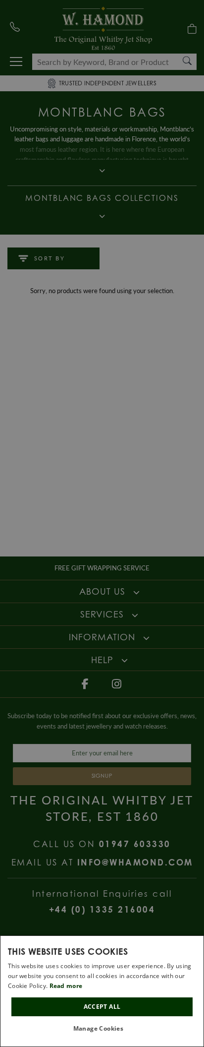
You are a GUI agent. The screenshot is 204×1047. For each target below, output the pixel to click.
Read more (66, 986)
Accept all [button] (102, 1006)
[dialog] (102, 991)
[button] (102, 1029)
